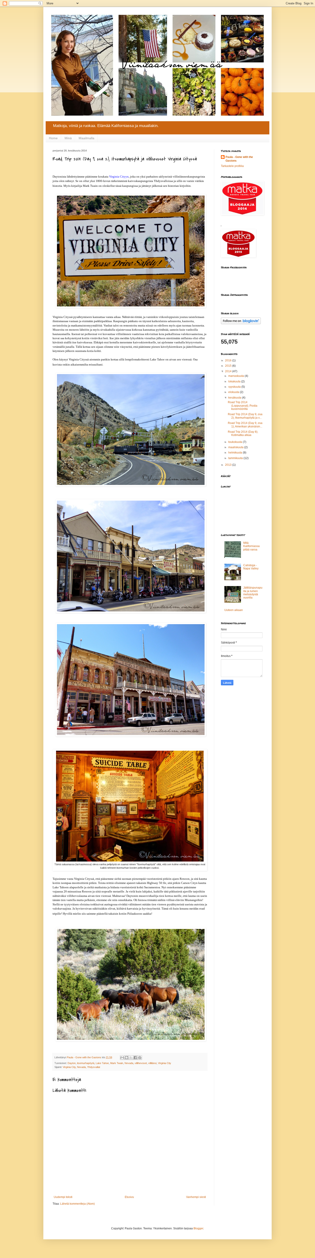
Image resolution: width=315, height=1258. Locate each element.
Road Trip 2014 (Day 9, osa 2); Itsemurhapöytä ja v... (245, 416)
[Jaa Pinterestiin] (139, 1057)
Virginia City (164, 1063)
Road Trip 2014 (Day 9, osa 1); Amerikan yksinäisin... (245, 424)
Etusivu (129, 1197)
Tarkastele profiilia (232, 166)
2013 (228, 464)
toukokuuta (235, 442)
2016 (228, 360)
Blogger (198, 1228)
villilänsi (152, 1063)
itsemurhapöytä (85, 1063)
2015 (228, 365)
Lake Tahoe (102, 1063)
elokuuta (234, 392)
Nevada (129, 1063)
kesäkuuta (235, 397)
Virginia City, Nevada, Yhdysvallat (81, 1067)
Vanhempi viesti (196, 1197)
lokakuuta (234, 381)
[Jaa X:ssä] (131, 1057)
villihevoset (141, 1063)
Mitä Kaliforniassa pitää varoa (251, 546)
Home (53, 138)
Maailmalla (86, 138)
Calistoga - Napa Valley (251, 567)
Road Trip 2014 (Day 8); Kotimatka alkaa (243, 433)
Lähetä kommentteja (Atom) (77, 1203)
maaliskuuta (236, 447)
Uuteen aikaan (233, 610)
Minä (68, 138)
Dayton (72, 1063)
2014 (228, 371)
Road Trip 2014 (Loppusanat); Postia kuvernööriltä (242, 406)
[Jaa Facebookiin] (135, 1057)
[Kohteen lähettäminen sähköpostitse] (122, 1057)
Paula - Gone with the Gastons (239, 159)
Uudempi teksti (63, 1197)
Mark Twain (116, 1063)
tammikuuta (236, 458)
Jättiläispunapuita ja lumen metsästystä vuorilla (252, 592)
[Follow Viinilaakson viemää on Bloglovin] (241, 323)
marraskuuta (236, 376)
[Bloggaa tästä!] (126, 1057)
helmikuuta (235, 452)
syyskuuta (234, 386)
